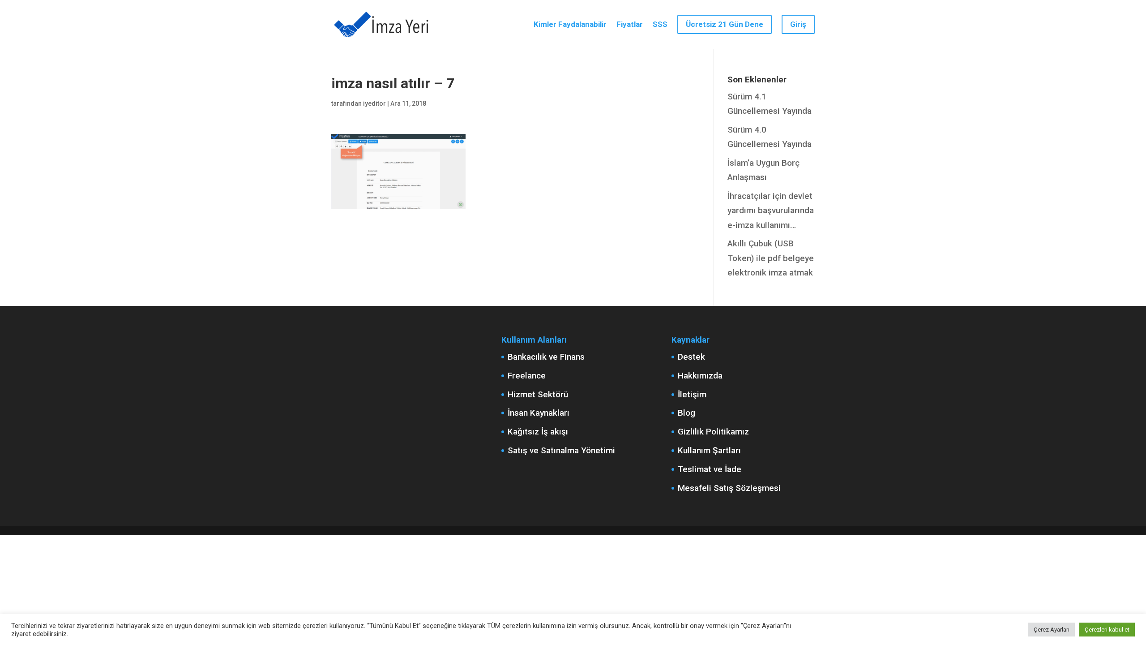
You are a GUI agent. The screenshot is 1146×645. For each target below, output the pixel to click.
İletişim (692, 394)
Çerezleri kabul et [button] (1107, 629)
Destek (691, 357)
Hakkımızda (700, 375)
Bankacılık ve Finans (546, 357)
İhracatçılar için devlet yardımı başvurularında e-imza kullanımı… (770, 210)
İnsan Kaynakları (538, 413)
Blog (686, 413)
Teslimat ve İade (709, 469)
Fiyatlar (629, 25)
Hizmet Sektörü (538, 394)
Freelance (527, 375)
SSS (660, 25)
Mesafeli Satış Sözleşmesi (729, 488)
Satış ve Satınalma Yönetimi (561, 450)
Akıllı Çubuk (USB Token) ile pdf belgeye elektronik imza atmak (770, 258)
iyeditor (374, 103)
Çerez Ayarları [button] (1051, 629)
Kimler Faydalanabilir (570, 25)
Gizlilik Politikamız (713, 431)
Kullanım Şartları (709, 450)
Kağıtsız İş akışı (538, 431)
